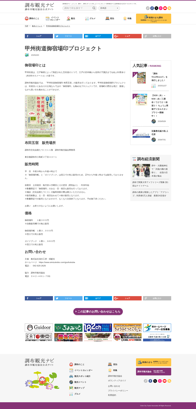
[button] (109, 8)
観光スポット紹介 (82, 376)
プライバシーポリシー (118, 390)
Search (94, 8)
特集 (115, 370)
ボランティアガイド (117, 380)
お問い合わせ (114, 386)
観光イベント (80, 382)
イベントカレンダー (83, 370)
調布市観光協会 (115, 376)
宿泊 (115, 364)
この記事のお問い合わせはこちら (99, 311)
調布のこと (79, 364)
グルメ (77, 394)
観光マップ (79, 388)
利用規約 (112, 395)
